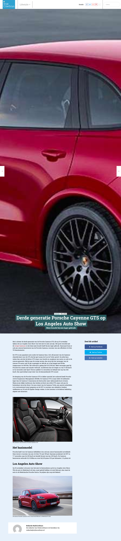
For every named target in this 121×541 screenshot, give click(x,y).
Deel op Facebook (96, 347)
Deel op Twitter (97, 352)
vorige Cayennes (20, 346)
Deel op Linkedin (96, 358)
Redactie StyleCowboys (34, 526)
